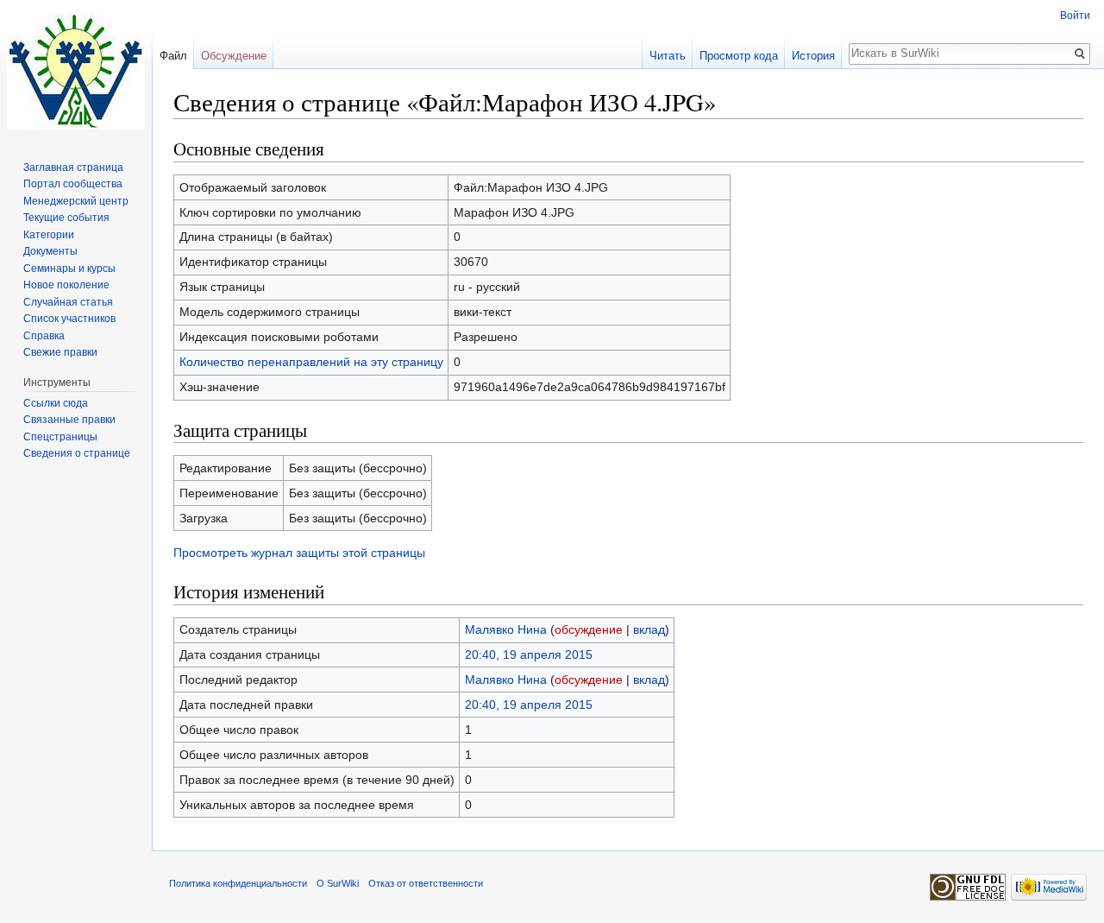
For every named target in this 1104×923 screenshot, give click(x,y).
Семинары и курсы (69, 268)
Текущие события (66, 218)
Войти (1075, 15)
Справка (44, 336)
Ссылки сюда (55, 403)
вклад (649, 629)
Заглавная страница (73, 167)
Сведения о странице (76, 453)
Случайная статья (68, 302)
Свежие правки (60, 352)
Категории (48, 235)
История (813, 55)
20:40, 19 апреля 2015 (529, 654)
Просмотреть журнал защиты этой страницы (299, 552)
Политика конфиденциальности (238, 883)
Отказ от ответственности (425, 883)
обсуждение (589, 629)
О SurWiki (338, 883)
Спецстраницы (60, 437)
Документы (50, 251)
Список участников (69, 319)
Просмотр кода (738, 55)
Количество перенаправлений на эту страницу (311, 362)
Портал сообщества (72, 184)
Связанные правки (69, 420)
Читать (667, 55)
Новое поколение (66, 285)
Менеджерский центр (76, 201)
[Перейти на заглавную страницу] (76, 69)
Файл (173, 55)
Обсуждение (234, 55)
